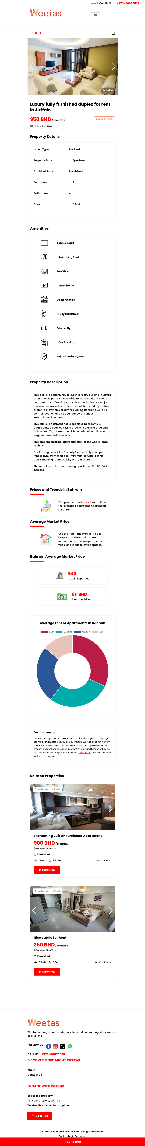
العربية (94, 3)
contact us (85, 752)
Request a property (40, 1096)
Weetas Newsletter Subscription (48, 1105)
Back (38, 33)
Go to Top (42, 1116)
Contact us (34, 1074)
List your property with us (43, 1100)
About (31, 1070)
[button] (113, 67)
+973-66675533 (128, 3)
